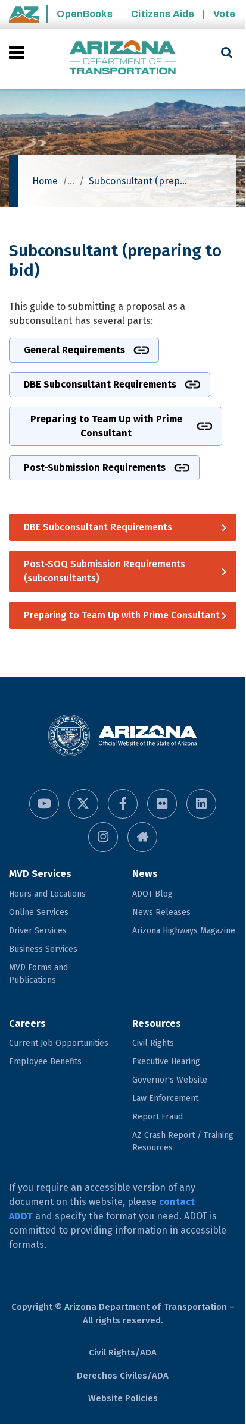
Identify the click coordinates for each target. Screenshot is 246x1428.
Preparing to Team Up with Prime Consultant (106, 426)
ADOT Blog (152, 894)
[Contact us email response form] (142, 837)
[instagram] (103, 837)
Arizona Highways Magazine (183, 931)
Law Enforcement (165, 1098)
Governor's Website (169, 1080)
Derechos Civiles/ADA (123, 1375)
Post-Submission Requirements (95, 467)
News (145, 873)
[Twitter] (83, 804)
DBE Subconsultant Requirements (100, 384)
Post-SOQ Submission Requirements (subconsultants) (104, 571)
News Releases (161, 912)
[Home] (122, 59)
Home (45, 181)
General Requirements (74, 350)
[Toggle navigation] (17, 52)
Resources (156, 1023)
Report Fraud (157, 1117)
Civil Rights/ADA (123, 1352)
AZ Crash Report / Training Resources (182, 1141)
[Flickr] (162, 804)
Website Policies (123, 1398)
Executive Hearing (166, 1061)
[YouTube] (44, 804)
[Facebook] (123, 804)
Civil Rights (153, 1043)
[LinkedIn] (201, 804)
